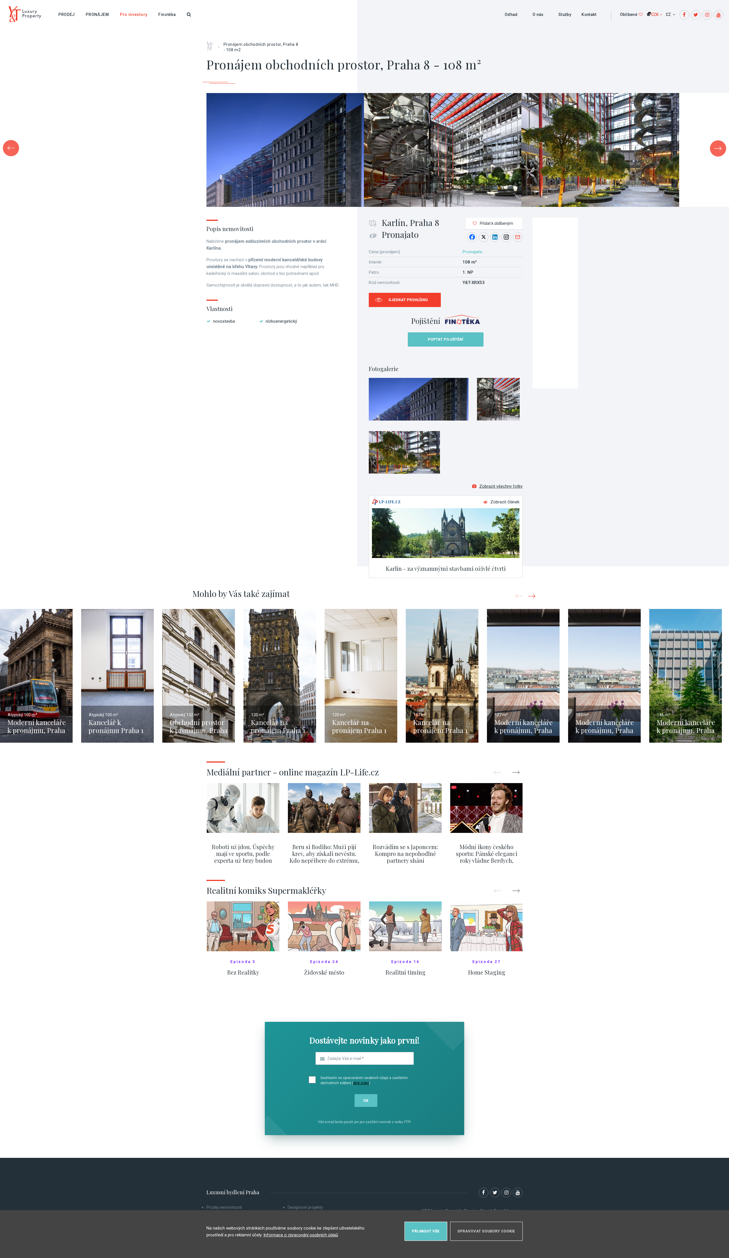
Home (212, 44)
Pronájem (97, 14)
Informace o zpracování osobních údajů (300, 1235)
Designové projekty (305, 1207)
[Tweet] (483, 237)
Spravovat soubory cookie (486, 1231)
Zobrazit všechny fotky (501, 486)
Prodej (66, 14)
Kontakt (588, 14)
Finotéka (167, 14)
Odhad (511, 14)
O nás (538, 14)
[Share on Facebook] (472, 237)
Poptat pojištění (445, 339)
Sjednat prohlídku (408, 300)
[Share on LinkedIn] (495, 237)
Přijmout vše (426, 1231)
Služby (564, 14)
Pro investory (134, 14)
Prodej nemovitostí (224, 1207)
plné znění (361, 1083)
